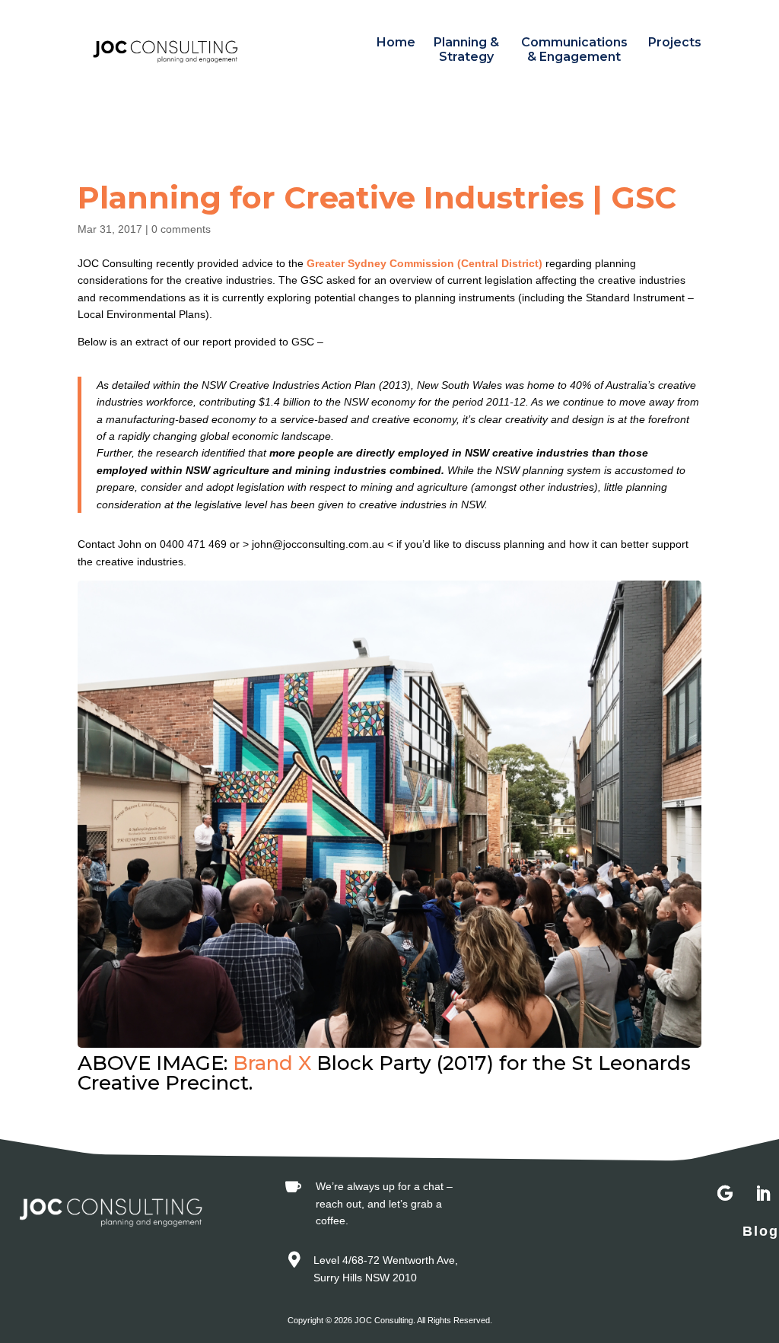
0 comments (181, 229)
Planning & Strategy (466, 49)
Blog (760, 1231)
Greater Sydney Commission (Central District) (426, 263)
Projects (674, 42)
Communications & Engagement (574, 49)
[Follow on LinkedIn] (763, 1194)
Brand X (274, 1063)
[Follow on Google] (725, 1194)
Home (396, 42)
